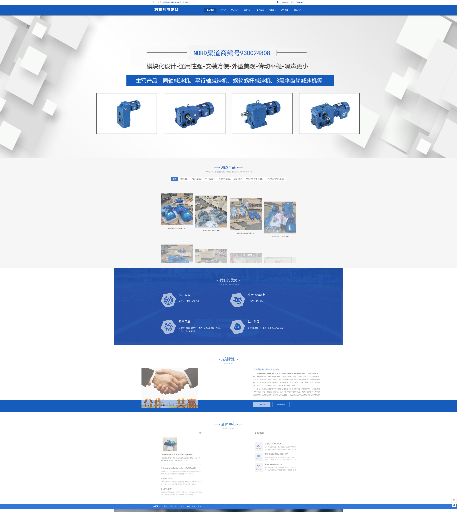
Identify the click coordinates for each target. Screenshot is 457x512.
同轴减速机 (183, 178)
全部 (174, 178)
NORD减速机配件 (274, 373)
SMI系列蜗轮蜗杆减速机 (275, 178)
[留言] (454, 504)
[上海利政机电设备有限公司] (166, 9)
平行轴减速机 (210, 178)
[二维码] (454, 500)
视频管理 (272, 10)
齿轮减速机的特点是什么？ (251, 464)
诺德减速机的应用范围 (249, 444)
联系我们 (297, 10)
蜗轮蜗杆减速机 (225, 178)
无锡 (188, 506)
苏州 (182, 506)
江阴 (194, 506)
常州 (176, 506)
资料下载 (284, 10)
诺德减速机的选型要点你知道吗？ (183, 489)
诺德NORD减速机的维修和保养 (253, 454)
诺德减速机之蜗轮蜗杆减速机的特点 (184, 478)
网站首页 (210, 10)
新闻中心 (247, 10)
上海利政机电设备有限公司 (243, 373)
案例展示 (260, 10)
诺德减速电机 (261, 373)
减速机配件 (238, 178)
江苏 (171, 506)
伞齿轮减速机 (196, 178)
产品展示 (234, 10)
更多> (224, 433)
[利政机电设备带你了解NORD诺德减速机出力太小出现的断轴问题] (193, 444)
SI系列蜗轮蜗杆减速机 (254, 178)
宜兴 (199, 506)
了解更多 (238, 404)
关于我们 (222, 10)
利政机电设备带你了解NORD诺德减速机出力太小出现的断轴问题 (188, 455)
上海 (165, 506)
